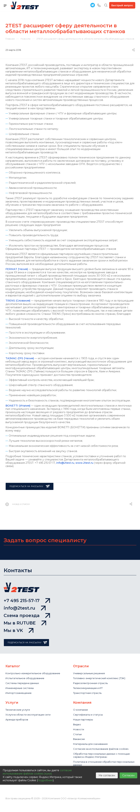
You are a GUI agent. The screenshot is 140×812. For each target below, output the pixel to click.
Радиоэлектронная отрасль (90, 683)
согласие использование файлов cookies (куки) (37, 772)
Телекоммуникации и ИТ (88, 688)
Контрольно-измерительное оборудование (32, 673)
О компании (80, 709)
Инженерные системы (19, 688)
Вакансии (79, 739)
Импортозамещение (18, 692)
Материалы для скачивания (90, 743)
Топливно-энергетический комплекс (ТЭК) (99, 678)
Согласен (128, 775)
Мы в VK (13, 630)
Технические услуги (17, 709)
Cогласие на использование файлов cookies (100, 748)
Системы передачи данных (22, 683)
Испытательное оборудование (24, 678)
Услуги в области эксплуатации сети (27, 714)
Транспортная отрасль (87, 692)
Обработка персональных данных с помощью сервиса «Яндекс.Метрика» (101, 755)
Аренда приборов (16, 719)
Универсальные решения (89, 673)
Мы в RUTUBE (20, 623)
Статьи (77, 734)
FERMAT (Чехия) (16, 269)
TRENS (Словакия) (17, 300)
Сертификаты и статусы (88, 714)
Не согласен (107, 775)
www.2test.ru (84, 462)
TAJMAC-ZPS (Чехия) (19, 358)
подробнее (45, 780)
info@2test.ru (65, 462)
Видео (77, 724)
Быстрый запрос (122, 5)
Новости (78, 729)
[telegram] (93, 5)
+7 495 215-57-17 (22, 600)
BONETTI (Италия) (17, 405)
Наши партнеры (83, 719)
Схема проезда (22, 615)
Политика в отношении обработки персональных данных (104, 763)
